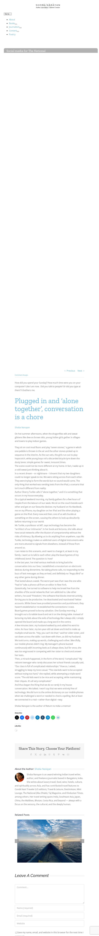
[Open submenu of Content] (18, 31)
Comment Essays (21, 375)
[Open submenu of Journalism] (20, 27)
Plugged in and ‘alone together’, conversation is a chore (49, 409)
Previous (71, 370)
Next (80, 370)
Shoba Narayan (22, 427)
